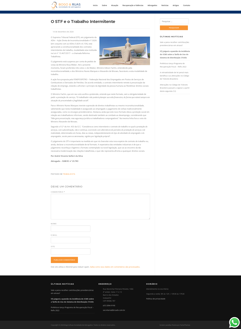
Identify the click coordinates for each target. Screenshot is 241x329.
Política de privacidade (155, 299)
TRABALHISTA (69, 174)
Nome (53, 224)
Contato (186, 5)
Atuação (114, 5)
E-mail (54, 235)
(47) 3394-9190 (109, 305)
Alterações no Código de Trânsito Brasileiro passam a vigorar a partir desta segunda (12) (175, 88)
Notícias (164, 5)
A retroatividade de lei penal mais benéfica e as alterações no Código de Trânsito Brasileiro (174, 75)
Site (53, 246)
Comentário (58, 192)
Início (95, 5)
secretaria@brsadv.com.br (114, 310)
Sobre (104, 5)
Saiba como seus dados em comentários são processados (115, 267)
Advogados (152, 5)
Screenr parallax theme (168, 325)
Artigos (176, 5)
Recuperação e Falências (133, 5)
